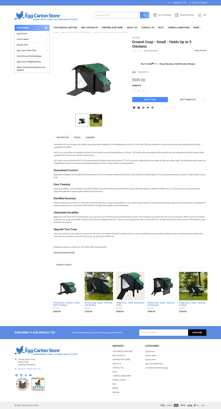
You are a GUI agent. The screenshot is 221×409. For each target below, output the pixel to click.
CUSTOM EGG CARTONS (65, 27)
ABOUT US (132, 27)
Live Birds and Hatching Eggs (29, 56)
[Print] (143, 108)
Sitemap (116, 392)
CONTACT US (147, 27)
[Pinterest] (152, 108)
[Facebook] (134, 108)
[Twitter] (148, 108)
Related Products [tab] (64, 265)
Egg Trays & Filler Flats (26, 50)
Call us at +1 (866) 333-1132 (29, 369)
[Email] (139, 108)
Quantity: (137, 86)
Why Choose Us (89, 27)
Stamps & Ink (22, 45)
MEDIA (115, 388)
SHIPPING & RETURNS (112, 27)
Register (204, 3)
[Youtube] (30, 375)
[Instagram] (21, 375)
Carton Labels (23, 39)
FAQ (114, 384)
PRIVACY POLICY (119, 380)
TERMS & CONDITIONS (178, 27)
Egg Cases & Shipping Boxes (29, 62)
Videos (77, 137)
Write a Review (200, 51)
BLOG (161, 27)
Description (63, 137)
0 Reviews (90, 137)
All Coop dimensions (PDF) (64, 252)
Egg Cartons (22, 34)
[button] (22, 384)
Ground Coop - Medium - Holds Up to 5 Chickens (66, 304)
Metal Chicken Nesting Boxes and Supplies (31, 68)
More (196, 27)
